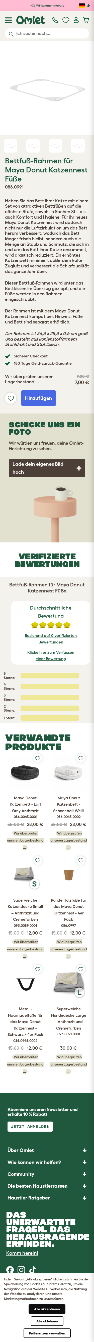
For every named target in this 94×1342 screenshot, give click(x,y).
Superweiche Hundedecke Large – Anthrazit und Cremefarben (68, 1021)
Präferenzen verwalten (47, 1333)
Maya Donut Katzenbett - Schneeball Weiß (68, 807)
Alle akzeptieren (47, 1309)
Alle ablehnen (47, 1321)
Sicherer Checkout (31, 356)
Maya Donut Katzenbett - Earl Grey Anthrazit (25, 807)
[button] (47, 1198)
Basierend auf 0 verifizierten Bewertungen (51, 638)
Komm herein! (22, 1253)
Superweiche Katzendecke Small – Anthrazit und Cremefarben (25, 913)
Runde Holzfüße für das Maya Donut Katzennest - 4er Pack (68, 913)
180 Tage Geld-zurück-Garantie (43, 363)
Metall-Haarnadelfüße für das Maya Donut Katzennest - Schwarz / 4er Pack (25, 1024)
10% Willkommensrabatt (47, 5)
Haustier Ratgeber (29, 1197)
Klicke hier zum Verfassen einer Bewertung (50, 655)
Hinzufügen (38, 398)
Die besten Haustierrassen (38, 1186)
